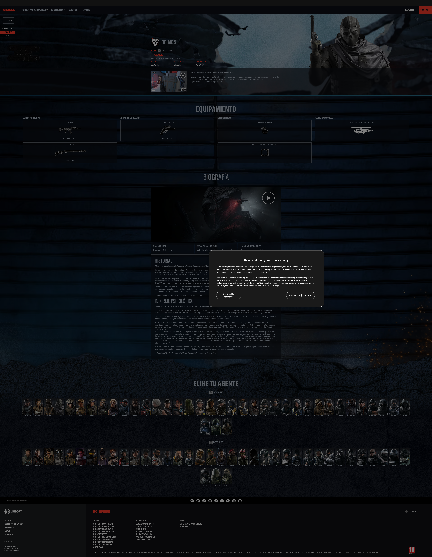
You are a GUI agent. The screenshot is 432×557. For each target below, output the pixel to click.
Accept (308, 295)
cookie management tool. (258, 272)
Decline (292, 295)
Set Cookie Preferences (229, 295)
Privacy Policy (264, 269)
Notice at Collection (282, 269)
